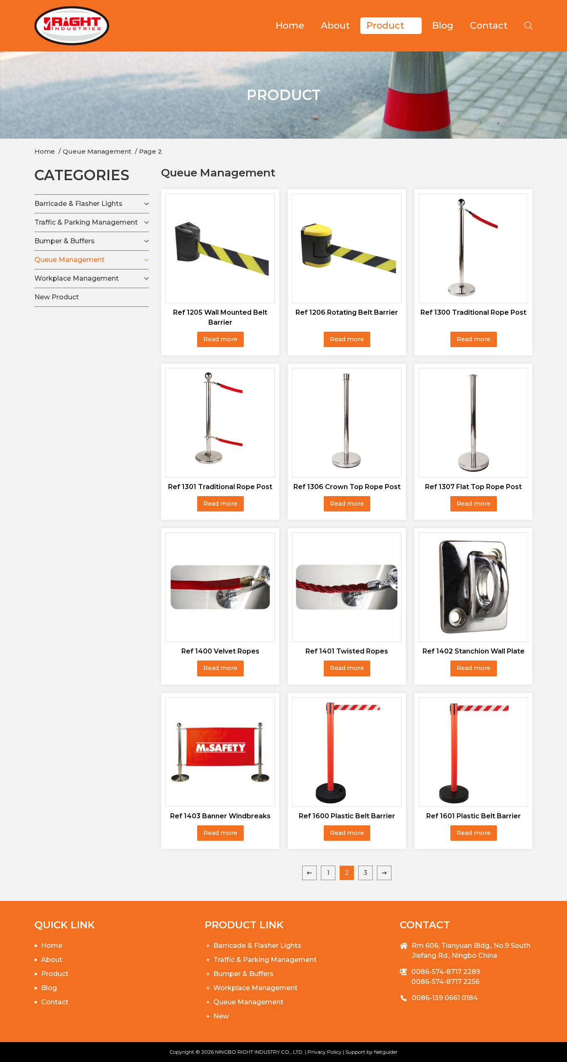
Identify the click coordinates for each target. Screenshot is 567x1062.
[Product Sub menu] (416, 25)
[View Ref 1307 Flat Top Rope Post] (473, 422)
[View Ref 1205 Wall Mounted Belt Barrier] (220, 248)
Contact (489, 25)
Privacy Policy (325, 1052)
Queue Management (69, 260)
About (335, 25)
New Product (56, 297)
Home (290, 25)
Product (385, 25)
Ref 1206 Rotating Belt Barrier (347, 312)
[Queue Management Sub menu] (146, 260)
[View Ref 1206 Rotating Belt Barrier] (347, 248)
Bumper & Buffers (64, 241)
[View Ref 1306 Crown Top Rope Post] (347, 422)
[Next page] (384, 873)
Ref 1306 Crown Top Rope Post (347, 487)
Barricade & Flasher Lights (78, 204)
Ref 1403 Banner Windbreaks (220, 816)
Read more (220, 339)
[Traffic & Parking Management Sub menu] (146, 222)
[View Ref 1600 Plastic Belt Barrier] (347, 751)
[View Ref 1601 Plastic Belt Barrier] (473, 751)
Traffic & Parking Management (86, 222)
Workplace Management (76, 278)
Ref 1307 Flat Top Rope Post (473, 487)
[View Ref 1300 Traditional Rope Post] (473, 248)
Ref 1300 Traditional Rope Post (473, 312)
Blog (442, 25)
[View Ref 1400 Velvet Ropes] (220, 587)
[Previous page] (309, 873)
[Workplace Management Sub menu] (146, 278)
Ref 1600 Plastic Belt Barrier (347, 816)
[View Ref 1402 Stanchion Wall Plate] (473, 587)
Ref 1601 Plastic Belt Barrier (473, 816)
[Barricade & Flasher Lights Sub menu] (146, 204)
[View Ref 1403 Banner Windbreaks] (220, 751)
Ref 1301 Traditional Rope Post (220, 487)
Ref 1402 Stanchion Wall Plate (474, 651)
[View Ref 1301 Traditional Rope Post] (220, 422)
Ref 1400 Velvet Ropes (220, 651)
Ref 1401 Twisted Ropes (346, 651)
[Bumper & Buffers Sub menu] (146, 241)
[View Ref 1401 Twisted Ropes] (347, 587)
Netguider (386, 1052)
